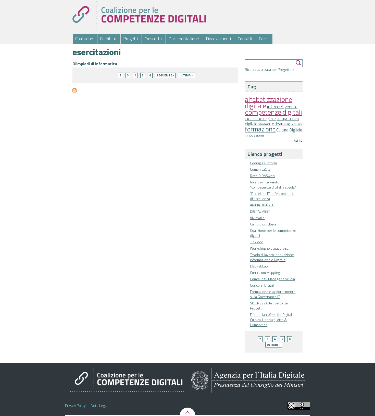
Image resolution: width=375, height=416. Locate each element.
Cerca (264, 38)
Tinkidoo (256, 242)
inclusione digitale (260, 118)
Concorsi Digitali (262, 285)
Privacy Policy (75, 405)
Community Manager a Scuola (272, 278)
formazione (260, 129)
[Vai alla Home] (139, 15)
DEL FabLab (259, 266)
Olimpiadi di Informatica (94, 64)
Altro (298, 141)
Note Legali (99, 405)
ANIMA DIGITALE (262, 205)
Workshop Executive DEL (269, 248)
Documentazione (184, 38)
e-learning (281, 123)
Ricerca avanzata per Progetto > (269, 69)
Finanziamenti (218, 38)
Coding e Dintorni (263, 163)
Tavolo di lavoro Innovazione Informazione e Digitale (272, 257)
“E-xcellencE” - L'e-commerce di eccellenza (272, 196)
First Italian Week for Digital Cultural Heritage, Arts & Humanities (271, 319)
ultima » (274, 344)
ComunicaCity (260, 169)
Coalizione (84, 38)
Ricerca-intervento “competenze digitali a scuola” (273, 184)
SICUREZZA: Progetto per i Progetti (270, 305)
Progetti (130, 38)
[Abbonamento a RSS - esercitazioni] (74, 92)
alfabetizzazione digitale (268, 102)
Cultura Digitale (289, 130)
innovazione (254, 135)
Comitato (108, 38)
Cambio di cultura (263, 224)
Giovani (296, 124)
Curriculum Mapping (265, 272)
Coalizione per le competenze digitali (273, 233)
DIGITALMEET (260, 211)
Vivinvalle (257, 217)
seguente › (165, 75)
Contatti (245, 38)
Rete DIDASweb (262, 175)
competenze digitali (273, 111)
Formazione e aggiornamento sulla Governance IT (272, 294)
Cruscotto (153, 38)
